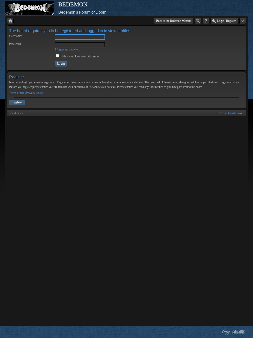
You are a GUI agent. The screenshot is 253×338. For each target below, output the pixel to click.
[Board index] (10, 21)
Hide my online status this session (80, 56)
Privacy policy (34, 93)
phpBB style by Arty (223, 332)
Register (17, 102)
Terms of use (16, 93)
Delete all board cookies (230, 113)
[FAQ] (206, 21)
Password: (15, 44)
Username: (15, 36)
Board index (16, 113)
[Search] (198, 21)
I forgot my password (67, 49)
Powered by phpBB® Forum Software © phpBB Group (238, 332)
